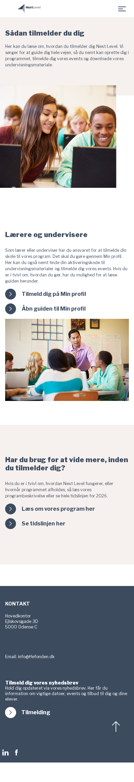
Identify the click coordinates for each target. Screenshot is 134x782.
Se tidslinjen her (43, 524)
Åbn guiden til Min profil (54, 309)
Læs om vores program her (58, 509)
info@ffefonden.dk (36, 656)
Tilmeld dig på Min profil (54, 294)
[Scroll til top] (116, 726)
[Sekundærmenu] (122, 8)
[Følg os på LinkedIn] (7, 753)
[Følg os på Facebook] (16, 753)
